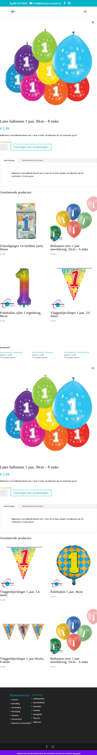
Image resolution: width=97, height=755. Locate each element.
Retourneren (16, 719)
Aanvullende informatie (32, 160)
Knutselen (37, 706)
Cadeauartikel (38, 698)
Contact (14, 699)
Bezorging (15, 711)
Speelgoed (37, 714)
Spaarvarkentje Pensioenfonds (76, 352)
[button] (93, 22)
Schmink (36, 710)
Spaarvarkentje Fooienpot (42, 352)
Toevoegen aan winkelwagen (31, 147)
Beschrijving (9, 160)
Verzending (16, 707)
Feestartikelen (39, 702)
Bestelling (15, 703)
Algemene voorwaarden (21, 723)
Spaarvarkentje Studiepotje (11, 352)
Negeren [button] (76, 753)
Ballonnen (37, 722)
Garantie (15, 715)
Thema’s (36, 718)
